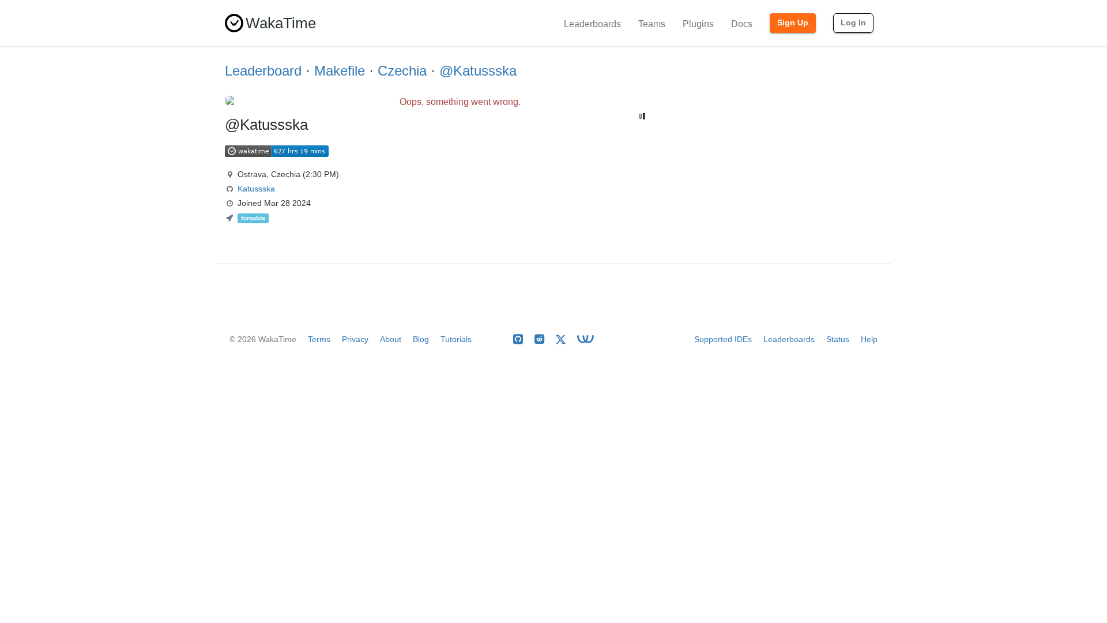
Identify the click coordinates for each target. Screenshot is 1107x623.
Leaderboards (592, 24)
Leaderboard (263, 70)
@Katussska (478, 70)
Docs (741, 24)
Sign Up (792, 22)
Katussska (256, 188)
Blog (421, 339)
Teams (651, 24)
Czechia (402, 70)
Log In (853, 22)
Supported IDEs (723, 339)
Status (837, 339)
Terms (319, 339)
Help (869, 339)
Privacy (355, 339)
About (390, 339)
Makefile (339, 70)
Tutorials (456, 339)
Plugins (698, 24)
